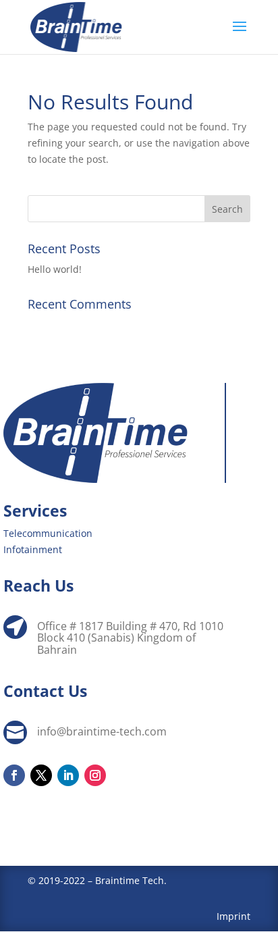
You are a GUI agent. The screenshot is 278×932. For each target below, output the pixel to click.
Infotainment (32, 549)
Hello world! (55, 269)
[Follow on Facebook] (14, 775)
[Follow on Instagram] (95, 775)
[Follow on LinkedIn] (68, 775)
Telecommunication (47, 533)
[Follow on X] (41, 775)
